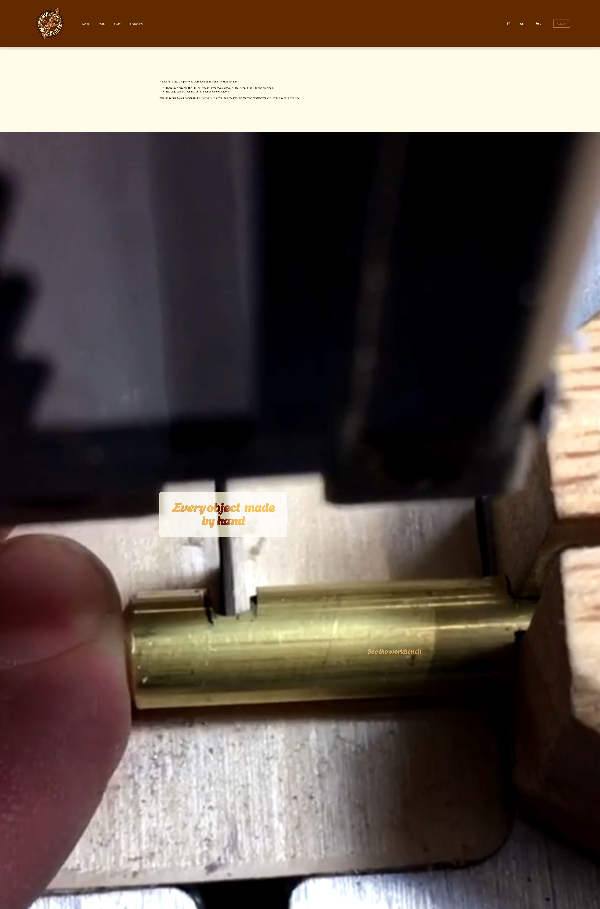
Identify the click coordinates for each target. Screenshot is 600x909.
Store (117, 23)
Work (102, 23)
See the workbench (394, 651)
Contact (561, 23)
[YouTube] (521, 23)
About (85, 23)
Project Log (136, 23)
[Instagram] (508, 23)
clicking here (207, 98)
